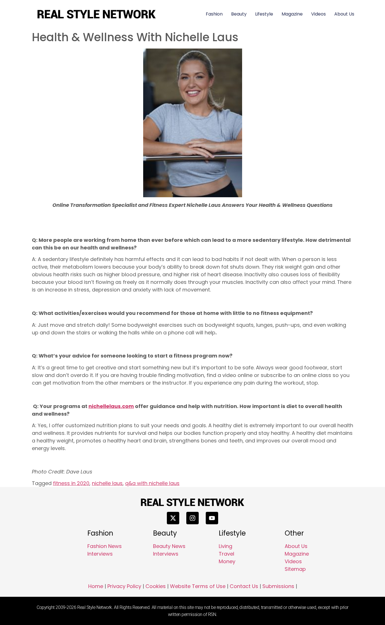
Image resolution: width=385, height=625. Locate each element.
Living (225, 546)
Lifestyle (264, 14)
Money (227, 561)
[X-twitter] (173, 518)
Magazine (292, 14)
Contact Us (244, 586)
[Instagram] (192, 518)
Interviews (100, 553)
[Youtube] (212, 518)
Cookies (155, 586)
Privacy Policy (124, 586)
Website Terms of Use (197, 586)
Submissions (278, 586)
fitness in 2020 (71, 483)
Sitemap (295, 569)
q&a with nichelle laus (152, 483)
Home (95, 586)
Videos (318, 14)
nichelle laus (107, 483)
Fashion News (104, 546)
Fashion (214, 14)
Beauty (239, 14)
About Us (344, 14)
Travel (226, 553)
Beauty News (169, 546)
